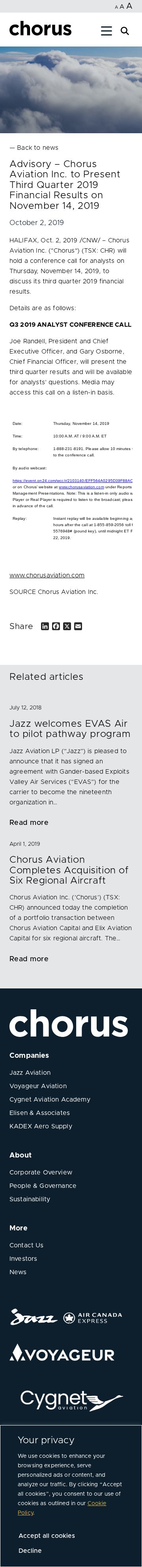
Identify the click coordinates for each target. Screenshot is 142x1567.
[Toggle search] (125, 30)
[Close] (15, 32)
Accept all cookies (47, 1536)
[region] (71, 1496)
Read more (29, 822)
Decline (30, 1551)
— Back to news (33, 148)
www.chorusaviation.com (81, 487)
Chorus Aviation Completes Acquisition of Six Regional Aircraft (69, 870)
